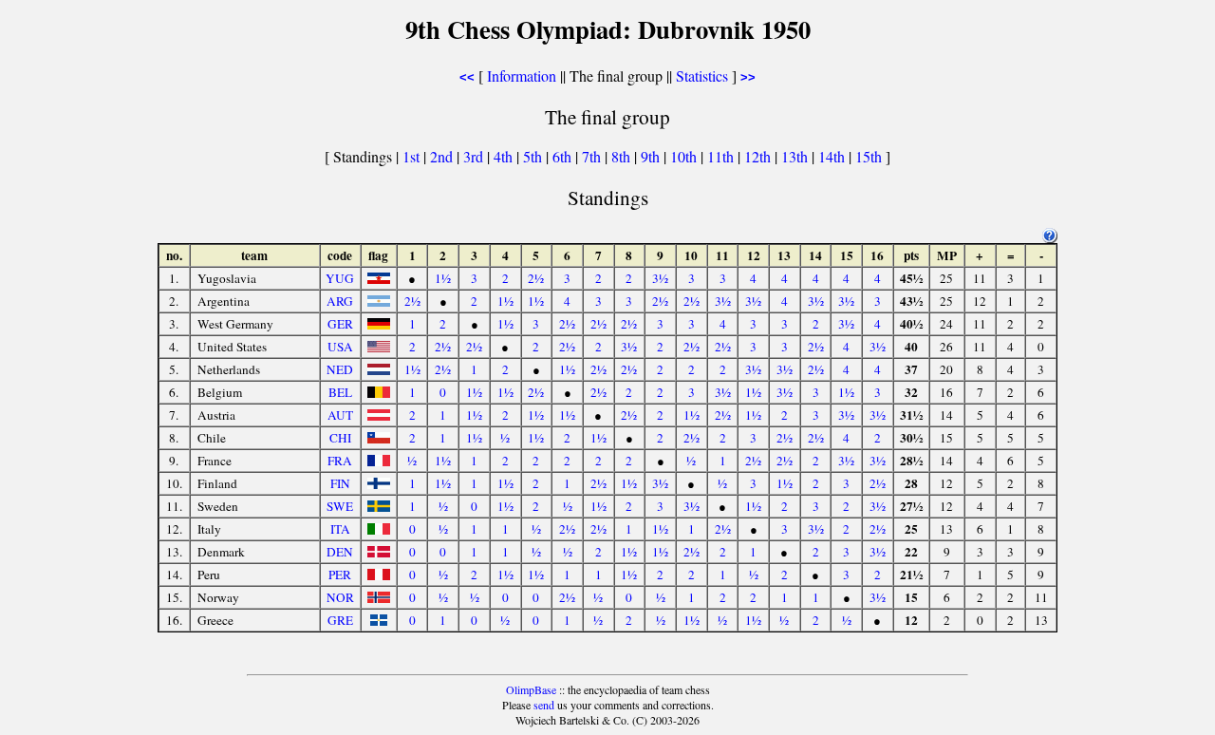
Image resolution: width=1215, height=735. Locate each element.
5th (534, 156)
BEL (340, 392)
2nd (443, 156)
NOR (340, 597)
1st (412, 156)
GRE (340, 620)
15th (870, 156)
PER (339, 574)
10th (685, 156)
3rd (475, 156)
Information (521, 75)
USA (340, 346)
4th (505, 156)
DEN (340, 551)
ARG (340, 301)
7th (593, 156)
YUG (340, 278)
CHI (340, 437)
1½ (443, 278)
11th (722, 156)
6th (563, 156)
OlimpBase (531, 689)
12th (759, 156)
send (543, 704)
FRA (339, 460)
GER (340, 323)
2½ (536, 278)
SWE (340, 506)
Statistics (702, 75)
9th (652, 156)
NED (340, 369)
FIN (340, 483)
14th (833, 156)
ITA (340, 528)
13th (796, 156)
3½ (660, 278)
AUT (340, 415)
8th (622, 156)
